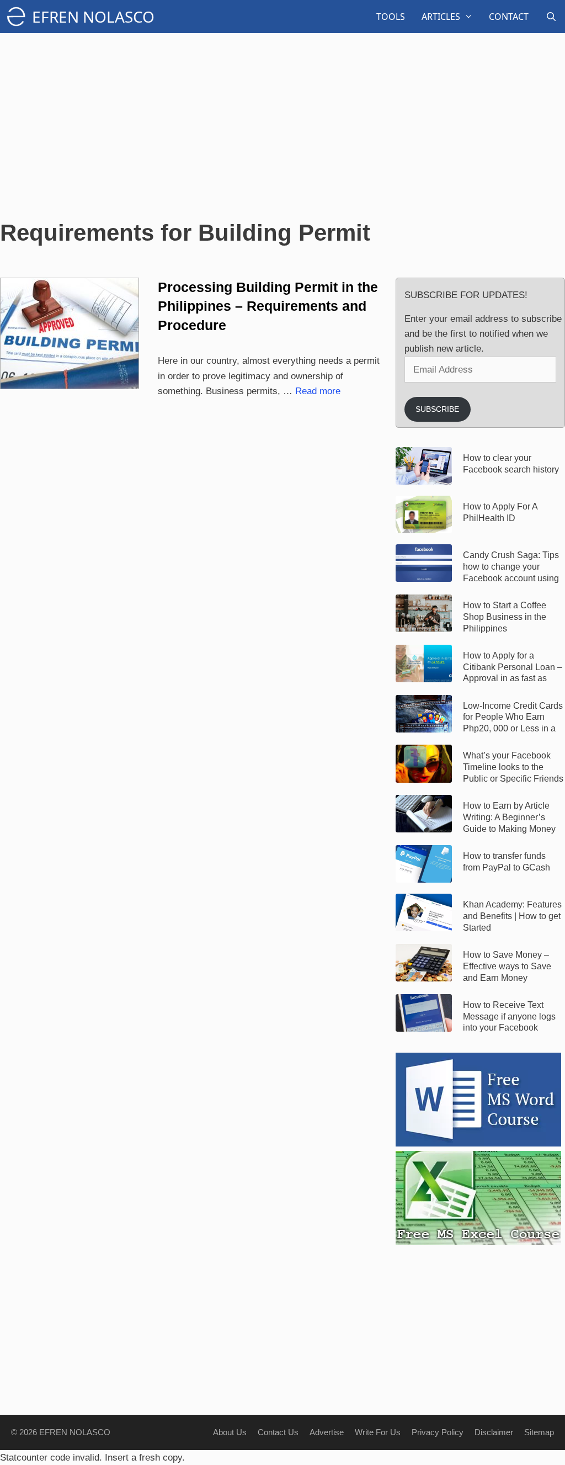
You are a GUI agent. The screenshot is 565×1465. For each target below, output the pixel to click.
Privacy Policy (437, 1432)
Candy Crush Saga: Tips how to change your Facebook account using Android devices (511, 566)
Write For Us (378, 1432)
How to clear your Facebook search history (511, 463)
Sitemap (539, 1432)
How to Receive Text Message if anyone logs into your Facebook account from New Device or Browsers (513, 1016)
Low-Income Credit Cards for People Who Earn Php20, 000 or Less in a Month (513, 717)
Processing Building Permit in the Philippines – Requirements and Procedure (268, 306)
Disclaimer (494, 1432)
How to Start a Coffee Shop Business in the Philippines (504, 617)
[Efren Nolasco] (19, 16)
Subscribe (437, 409)
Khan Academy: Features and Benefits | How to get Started (512, 916)
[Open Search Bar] (551, 16)
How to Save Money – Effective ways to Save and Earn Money (507, 966)
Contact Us (278, 1432)
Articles (441, 16)
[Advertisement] (282, 127)
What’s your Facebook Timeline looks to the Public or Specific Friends (513, 767)
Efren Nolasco (93, 16)
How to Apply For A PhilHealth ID (500, 512)
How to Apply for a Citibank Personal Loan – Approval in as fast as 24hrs (512, 667)
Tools (390, 16)
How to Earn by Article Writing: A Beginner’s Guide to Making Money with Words (509, 817)
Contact (509, 16)
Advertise (327, 1432)
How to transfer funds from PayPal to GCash (506, 861)
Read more (317, 391)
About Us (230, 1432)
